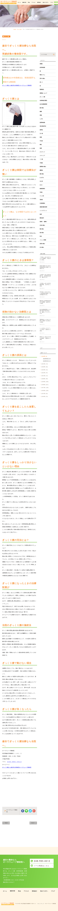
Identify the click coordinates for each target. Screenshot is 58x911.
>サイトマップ (40, 903)
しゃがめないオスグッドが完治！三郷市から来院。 (45, 329)
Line (26, 810)
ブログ (51, 2)
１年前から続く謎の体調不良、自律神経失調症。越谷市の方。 (45, 276)
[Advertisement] (19, 791)
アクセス (33, 2)
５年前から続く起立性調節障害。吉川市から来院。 (45, 284)
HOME (15, 29)
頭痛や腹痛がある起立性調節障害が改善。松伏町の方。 (45, 267)
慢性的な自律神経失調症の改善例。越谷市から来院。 (45, 302)
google (33, 810)
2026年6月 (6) (47, 358)
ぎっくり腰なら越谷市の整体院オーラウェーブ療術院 (16, 767)
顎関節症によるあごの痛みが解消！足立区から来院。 (45, 321)
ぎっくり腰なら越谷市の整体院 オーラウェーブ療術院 (17, 85)
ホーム (19, 2)
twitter (30, 810)
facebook (22, 810)
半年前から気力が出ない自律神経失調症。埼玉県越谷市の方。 (45, 293)
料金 (29, 2)
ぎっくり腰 (19, 29)
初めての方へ (46, 2)
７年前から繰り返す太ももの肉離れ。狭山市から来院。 (45, 258)
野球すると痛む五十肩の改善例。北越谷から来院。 (45, 338)
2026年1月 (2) (47, 360)
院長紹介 (39, 2)
